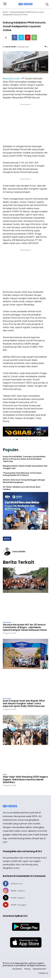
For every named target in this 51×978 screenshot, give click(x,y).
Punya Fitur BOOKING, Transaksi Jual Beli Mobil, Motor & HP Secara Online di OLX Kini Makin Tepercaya (24, 459)
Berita (5, 12)
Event (5, 774)
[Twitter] (21, 37)
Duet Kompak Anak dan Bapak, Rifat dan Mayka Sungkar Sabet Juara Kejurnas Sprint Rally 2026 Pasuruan (24, 703)
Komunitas (7, 622)
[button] (10, 439)
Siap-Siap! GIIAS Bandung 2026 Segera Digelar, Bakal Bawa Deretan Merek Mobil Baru (25, 779)
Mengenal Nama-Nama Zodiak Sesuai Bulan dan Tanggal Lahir (25, 467)
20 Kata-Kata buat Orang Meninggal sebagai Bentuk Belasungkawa (24, 481)
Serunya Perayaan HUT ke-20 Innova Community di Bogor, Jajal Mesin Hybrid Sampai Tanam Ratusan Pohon (25, 627)
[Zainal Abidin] (7, 551)
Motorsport (7, 698)
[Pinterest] (27, 37)
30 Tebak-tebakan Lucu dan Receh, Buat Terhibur (21, 488)
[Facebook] (14, 37)
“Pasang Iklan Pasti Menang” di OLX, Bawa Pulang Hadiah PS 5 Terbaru (22, 474)
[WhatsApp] (34, 37)
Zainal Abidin (10, 47)
